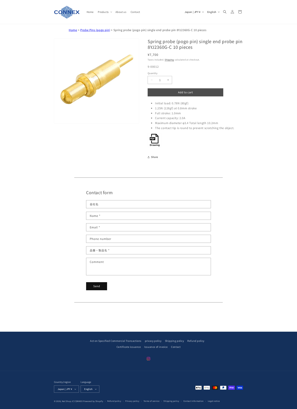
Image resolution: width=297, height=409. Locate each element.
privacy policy (153, 340)
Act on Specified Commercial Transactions (115, 340)
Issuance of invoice (156, 347)
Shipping (169, 59)
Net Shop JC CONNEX (72, 401)
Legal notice (214, 401)
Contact (175, 347)
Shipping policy (174, 340)
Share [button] (154, 157)
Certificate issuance (129, 347)
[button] (104, 11)
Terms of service (152, 401)
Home (73, 30)
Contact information (193, 401)
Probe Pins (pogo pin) (95, 30)
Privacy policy (132, 401)
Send (96, 286)
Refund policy (195, 340)
